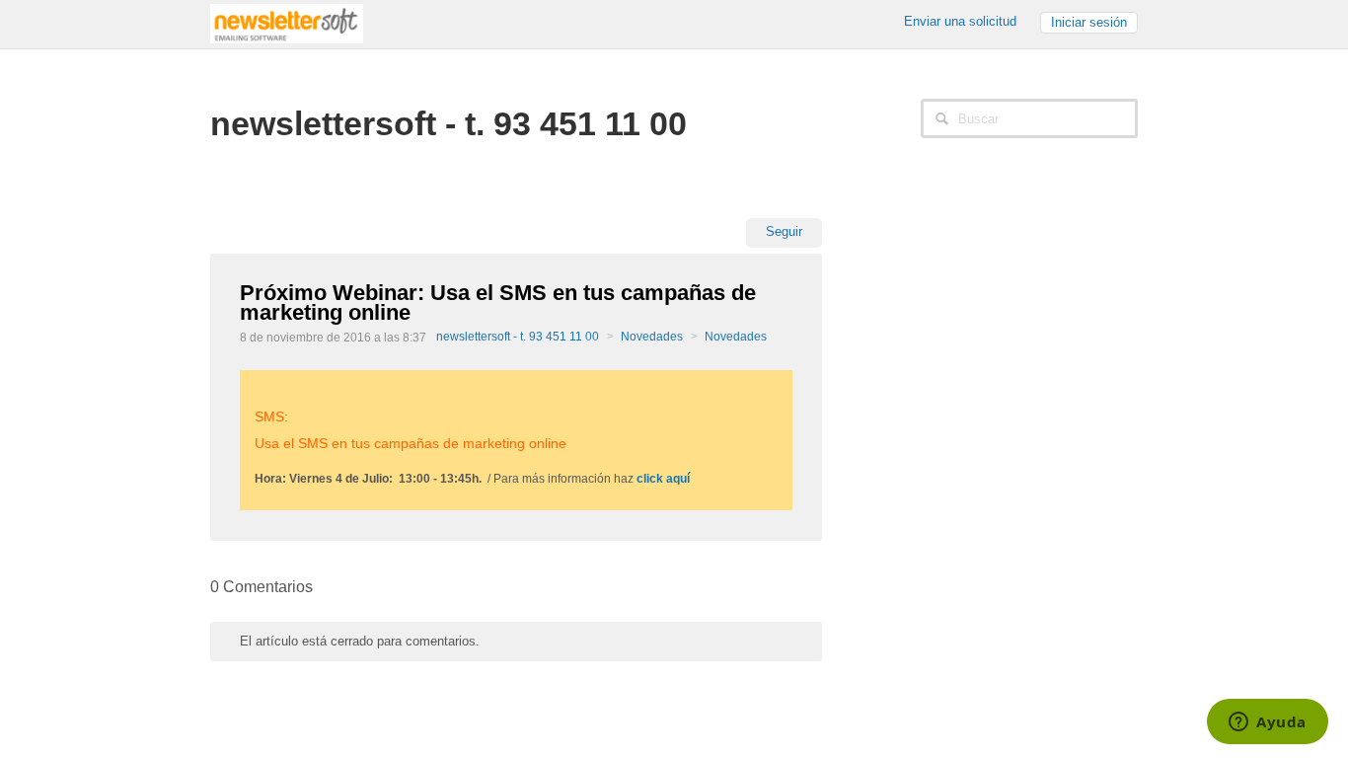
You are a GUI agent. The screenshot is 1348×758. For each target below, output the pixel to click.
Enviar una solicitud (960, 21)
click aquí (663, 479)
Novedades (652, 336)
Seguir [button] (784, 231)
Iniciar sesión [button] (1089, 22)
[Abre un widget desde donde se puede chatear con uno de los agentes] (1267, 723)
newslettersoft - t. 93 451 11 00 (517, 336)
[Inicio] (286, 22)
